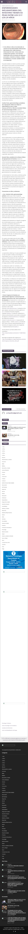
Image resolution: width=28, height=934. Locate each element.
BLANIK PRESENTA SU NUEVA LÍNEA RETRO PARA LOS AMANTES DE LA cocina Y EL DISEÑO (15, 884)
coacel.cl (17, 321)
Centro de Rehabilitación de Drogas (9, 730)
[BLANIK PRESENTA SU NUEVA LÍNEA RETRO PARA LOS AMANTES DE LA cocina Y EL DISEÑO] (4, 882)
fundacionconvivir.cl (11, 320)
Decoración (14, 882)
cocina (9, 882)
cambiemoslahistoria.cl (13, 316)
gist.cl (23, 323)
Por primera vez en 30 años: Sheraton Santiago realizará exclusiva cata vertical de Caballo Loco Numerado (14, 394)
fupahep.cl (9, 313)
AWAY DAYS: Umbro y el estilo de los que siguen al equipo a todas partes (14, 360)
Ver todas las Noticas (21, 408)
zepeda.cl (16, 326)
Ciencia (4, 5)
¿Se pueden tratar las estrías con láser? (16, 872)
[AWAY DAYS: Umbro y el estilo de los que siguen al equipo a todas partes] (4, 427)
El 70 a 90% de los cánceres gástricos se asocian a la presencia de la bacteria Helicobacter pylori (14, 739)
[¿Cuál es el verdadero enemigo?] (4, 866)
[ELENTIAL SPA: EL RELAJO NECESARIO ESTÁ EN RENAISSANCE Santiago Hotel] (4, 877)
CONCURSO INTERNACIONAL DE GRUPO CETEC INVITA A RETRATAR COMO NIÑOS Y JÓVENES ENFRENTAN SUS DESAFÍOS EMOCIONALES (17, 919)
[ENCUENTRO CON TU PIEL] (4, 435)
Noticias (8, 5)
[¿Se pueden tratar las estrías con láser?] (4, 871)
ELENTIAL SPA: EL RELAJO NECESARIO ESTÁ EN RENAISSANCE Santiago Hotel (17, 878)
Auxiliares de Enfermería (7, 728)
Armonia (10, 875)
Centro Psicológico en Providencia (9, 725)
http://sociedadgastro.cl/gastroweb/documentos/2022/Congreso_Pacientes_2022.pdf (14, 340)
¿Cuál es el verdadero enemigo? (16, 865)
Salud (11, 5)
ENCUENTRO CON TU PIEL (14, 377)
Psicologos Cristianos (6, 723)
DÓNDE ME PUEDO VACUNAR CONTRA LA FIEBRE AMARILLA (16, 892)
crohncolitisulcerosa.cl (11, 308)
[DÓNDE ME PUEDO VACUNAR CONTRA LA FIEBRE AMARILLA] (4, 891)
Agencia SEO (12, 927)
